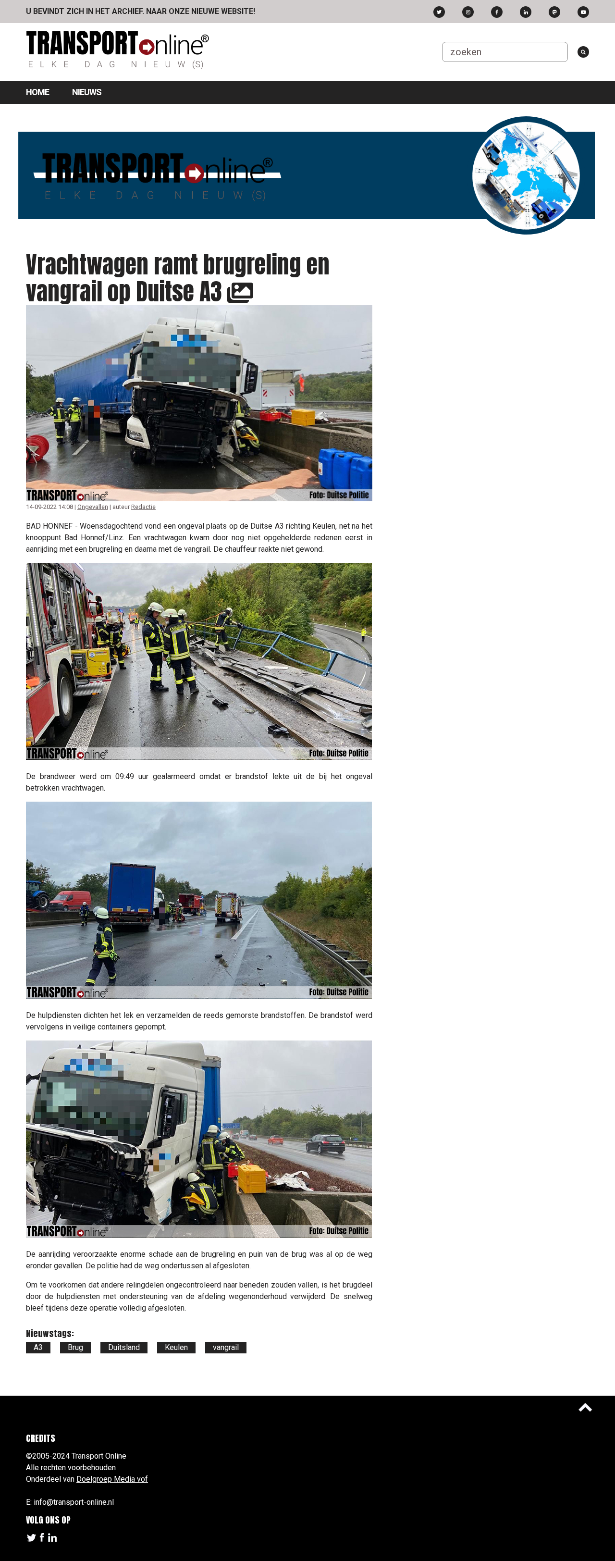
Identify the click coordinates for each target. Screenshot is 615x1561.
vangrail (226, 1347)
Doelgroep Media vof (112, 1479)
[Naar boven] (585, 1407)
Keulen (176, 1347)
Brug (75, 1347)
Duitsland (124, 1347)
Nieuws (86, 92)
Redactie (143, 506)
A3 (38, 1347)
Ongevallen (92, 506)
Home (37, 92)
